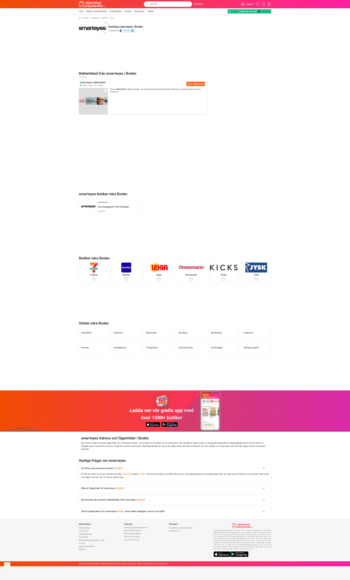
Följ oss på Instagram (132, 534)
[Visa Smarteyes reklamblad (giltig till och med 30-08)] (93, 101)
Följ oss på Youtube (132, 537)
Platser (105, 18)
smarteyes (95, 18)
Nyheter (82, 549)
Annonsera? (83, 531)
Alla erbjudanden (85, 534)
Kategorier (139, 11)
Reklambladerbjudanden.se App (91, 540)
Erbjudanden (116, 11)
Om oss (82, 543)
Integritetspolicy (149, 564)
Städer (150, 11)
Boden (118, 468)
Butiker (128, 11)
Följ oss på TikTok (131, 540)
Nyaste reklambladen (96, 11)
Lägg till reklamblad (86, 546)
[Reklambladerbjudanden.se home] (92, 4)
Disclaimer (131, 564)
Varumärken (83, 537)
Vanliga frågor (84, 528)
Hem (81, 11)
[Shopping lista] (269, 4)
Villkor (139, 564)
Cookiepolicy (162, 564)
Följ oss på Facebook (132, 530)
